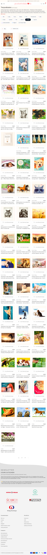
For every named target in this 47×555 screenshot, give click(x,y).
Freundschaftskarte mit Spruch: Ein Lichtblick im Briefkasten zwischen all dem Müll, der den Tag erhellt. (8, 54)
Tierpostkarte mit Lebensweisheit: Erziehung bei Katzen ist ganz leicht (8, 252)
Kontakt (2, 520)
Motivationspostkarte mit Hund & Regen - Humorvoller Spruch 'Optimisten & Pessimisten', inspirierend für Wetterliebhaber (8, 78)
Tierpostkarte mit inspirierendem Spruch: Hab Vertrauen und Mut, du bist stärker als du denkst (38, 327)
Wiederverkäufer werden (5, 525)
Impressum (26, 518)
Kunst (15, 16)
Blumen (22, 19)
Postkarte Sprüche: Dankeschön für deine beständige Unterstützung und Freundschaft (23, 352)
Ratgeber (2, 523)
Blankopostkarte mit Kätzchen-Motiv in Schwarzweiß (23, 128)
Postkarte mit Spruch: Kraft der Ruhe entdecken (39, 376)
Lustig (9, 16)
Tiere (28, 19)
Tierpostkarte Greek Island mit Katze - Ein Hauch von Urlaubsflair (8, 327)
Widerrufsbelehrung (27, 523)
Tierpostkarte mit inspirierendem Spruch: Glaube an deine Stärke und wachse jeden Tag (23, 178)
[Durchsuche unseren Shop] (41, 4)
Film (16, 19)
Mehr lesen (3, 14)
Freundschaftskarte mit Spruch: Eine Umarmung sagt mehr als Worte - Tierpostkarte (39, 352)
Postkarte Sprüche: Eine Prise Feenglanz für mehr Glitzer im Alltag (8, 128)
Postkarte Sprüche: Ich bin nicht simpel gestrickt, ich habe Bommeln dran (39, 78)
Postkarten (3, 544)
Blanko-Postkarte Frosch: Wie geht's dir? (23, 103)
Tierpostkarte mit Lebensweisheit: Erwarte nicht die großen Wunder (39, 227)
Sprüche (35, 19)
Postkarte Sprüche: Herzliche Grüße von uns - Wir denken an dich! (23, 426)
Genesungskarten (4, 546)
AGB (25, 520)
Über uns (2, 518)
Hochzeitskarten (4, 540)
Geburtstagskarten (4, 535)
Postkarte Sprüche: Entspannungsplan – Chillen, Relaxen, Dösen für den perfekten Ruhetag (8, 178)
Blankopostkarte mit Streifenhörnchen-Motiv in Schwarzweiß (8, 227)
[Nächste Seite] (28, 457)
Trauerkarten (3, 542)
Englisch (14, 22)
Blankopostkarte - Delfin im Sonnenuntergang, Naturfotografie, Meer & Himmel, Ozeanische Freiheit (7, 352)
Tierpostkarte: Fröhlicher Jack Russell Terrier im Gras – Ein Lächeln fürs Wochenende (23, 252)
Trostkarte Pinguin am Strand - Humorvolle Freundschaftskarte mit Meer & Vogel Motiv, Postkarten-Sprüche (23, 54)
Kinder (4, 19)
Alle (3, 16)
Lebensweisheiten (6, 22)
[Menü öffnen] (1, 4)
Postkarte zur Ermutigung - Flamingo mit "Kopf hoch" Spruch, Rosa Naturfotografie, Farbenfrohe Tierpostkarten (8, 401)
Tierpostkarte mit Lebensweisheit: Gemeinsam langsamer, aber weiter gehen (39, 252)
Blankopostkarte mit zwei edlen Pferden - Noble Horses (23, 203)
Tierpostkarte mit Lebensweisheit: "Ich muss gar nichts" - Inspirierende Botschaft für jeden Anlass (39, 178)
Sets (26, 16)
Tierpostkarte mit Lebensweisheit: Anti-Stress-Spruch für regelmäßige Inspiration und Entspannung (38, 54)
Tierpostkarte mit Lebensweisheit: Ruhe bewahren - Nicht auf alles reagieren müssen (23, 302)
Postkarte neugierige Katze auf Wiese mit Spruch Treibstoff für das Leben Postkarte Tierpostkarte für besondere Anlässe (39, 128)
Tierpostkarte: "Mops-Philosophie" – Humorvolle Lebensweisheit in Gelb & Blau (8, 277)
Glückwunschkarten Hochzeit (6, 538)
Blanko (20, 16)
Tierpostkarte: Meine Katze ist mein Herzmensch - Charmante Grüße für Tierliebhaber (38, 401)
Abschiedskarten (4, 533)
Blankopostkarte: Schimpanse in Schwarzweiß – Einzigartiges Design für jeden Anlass (23, 227)
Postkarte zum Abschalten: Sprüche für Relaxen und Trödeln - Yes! (38, 203)
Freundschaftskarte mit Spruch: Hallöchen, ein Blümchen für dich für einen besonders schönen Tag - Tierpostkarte (23, 78)
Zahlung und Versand (28, 525)
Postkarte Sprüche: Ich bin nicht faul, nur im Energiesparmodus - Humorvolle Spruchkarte (39, 277)
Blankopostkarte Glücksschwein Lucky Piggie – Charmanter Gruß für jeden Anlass (8, 426)
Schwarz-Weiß (23, 22)
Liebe (40, 16)
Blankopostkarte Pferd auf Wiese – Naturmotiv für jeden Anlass (38, 426)
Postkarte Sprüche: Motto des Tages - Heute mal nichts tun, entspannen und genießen (8, 376)
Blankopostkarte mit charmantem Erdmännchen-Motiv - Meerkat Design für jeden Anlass (39, 153)
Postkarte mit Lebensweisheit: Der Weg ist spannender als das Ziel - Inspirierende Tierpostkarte (8, 302)
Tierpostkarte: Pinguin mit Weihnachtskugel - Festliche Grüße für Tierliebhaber (22, 327)
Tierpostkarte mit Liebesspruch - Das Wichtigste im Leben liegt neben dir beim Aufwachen (8, 103)
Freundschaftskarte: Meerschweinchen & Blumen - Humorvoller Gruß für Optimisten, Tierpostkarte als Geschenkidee (7, 203)
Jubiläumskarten (4, 537)
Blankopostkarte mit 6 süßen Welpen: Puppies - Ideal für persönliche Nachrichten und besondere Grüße (8, 451)
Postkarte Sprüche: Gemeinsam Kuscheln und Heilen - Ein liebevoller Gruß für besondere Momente (23, 376)
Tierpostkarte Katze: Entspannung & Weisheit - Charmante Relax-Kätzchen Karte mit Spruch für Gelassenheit (38, 302)
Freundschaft (33, 16)
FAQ (2, 521)
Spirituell (10, 19)
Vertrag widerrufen (4, 527)
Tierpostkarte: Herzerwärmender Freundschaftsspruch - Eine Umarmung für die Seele (38, 103)
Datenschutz (26, 521)
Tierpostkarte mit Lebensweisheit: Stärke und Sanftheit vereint (22, 277)
